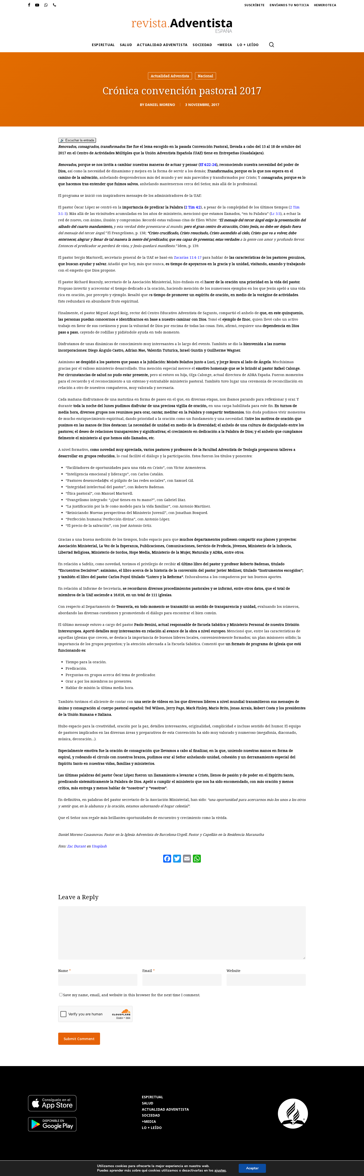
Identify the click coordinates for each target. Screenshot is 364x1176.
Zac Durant (76, 846)
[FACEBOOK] (29, 5)
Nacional (205, 76)
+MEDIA (149, 1122)
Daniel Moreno (160, 104)
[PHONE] (54, 5)
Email (148, 970)
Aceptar (252, 1168)
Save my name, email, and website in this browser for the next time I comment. (131, 995)
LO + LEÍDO (152, 1128)
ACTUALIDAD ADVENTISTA (165, 1109)
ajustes (220, 1170)
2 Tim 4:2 (193, 207)
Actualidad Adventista (170, 76)
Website (233, 970)
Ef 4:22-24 (208, 164)
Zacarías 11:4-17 (188, 257)
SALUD (147, 1103)
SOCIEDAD (151, 1115)
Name (64, 970)
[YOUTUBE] (37, 5)
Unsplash (99, 846)
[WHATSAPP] (46, 5)
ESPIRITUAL (152, 1097)
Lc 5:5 (275, 213)
